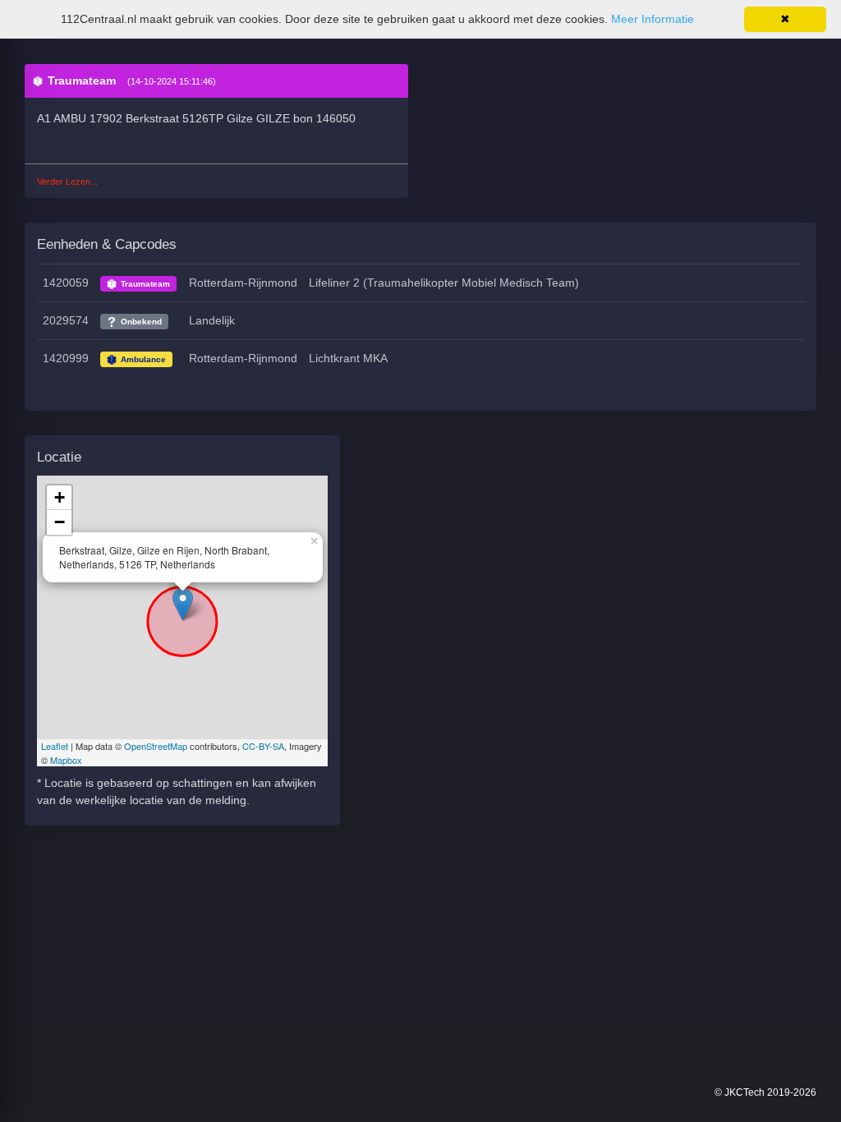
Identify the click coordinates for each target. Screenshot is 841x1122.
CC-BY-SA (263, 745)
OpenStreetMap (155, 745)
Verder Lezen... (67, 181)
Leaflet (54, 745)
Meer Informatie (652, 18)
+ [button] (59, 497)
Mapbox (66, 759)
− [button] (59, 522)
